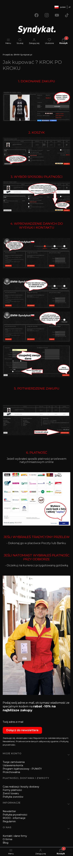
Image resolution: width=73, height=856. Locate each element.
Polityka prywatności (15, 814)
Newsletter (9, 811)
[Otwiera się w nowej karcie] (36, 15)
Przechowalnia (11, 772)
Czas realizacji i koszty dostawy (21, 786)
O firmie (7, 839)
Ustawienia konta (13, 765)
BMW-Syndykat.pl (17, 54)
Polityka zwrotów (13, 796)
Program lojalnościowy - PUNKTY (22, 768)
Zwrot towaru (11, 793)
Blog (5, 842)
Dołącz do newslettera (22, 730)
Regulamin (9, 821)
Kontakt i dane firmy (15, 835)
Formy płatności (12, 790)
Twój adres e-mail (13, 721)
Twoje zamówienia (14, 762)
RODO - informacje (14, 818)
